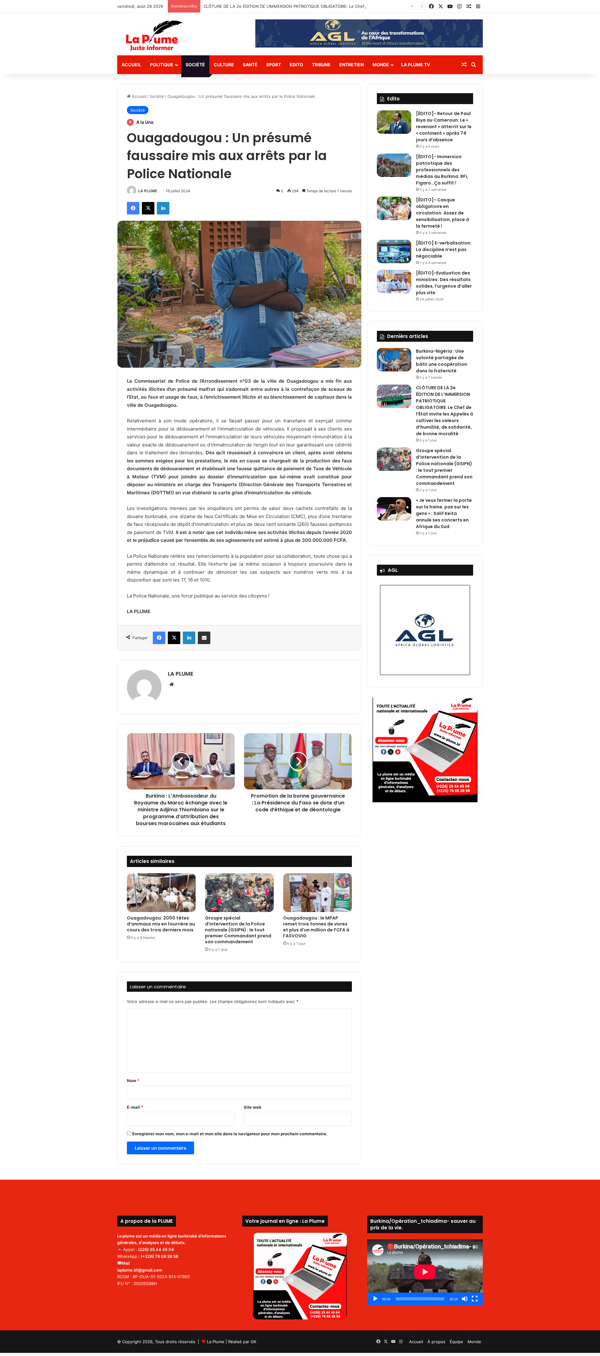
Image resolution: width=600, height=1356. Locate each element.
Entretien (351, 64)
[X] (148, 208)
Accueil (131, 64)
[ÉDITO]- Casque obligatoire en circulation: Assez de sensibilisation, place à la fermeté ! (442, 213)
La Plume (215, 1341)
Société (195, 64)
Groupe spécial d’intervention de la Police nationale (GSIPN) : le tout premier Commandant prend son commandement (238, 930)
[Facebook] (133, 208)
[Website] (171, 684)
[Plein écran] (475, 1299)
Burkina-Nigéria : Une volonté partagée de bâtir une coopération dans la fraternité (441, 361)
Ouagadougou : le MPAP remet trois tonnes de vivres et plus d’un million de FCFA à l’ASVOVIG (316, 927)
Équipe (456, 1341)
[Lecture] (375, 1299)
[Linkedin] (163, 208)
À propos (436, 1341)
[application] (425, 1272)
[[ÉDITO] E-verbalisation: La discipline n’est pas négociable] (394, 251)
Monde (380, 64)
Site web (252, 1107)
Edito (296, 64)
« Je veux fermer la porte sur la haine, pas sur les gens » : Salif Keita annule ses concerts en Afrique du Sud (444, 513)
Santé (250, 64)
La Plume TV (415, 64)
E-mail (135, 1107)
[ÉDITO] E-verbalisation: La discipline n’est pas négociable (444, 249)
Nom (133, 1080)
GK (253, 1341)
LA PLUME (147, 191)
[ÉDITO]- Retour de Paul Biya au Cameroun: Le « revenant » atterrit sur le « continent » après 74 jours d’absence (444, 126)
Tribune (321, 64)
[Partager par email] (204, 638)
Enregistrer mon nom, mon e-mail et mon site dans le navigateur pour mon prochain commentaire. (230, 1133)
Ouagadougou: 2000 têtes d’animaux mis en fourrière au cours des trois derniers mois (161, 924)
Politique (161, 64)
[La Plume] (154, 35)
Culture (224, 64)
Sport (273, 64)
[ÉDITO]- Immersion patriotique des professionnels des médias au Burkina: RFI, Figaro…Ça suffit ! (442, 170)
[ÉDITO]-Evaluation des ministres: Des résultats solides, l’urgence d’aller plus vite (444, 283)
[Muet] (465, 1299)
